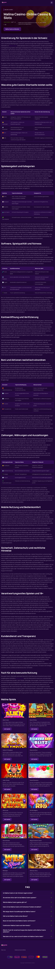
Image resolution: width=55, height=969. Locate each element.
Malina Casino (13, 45)
